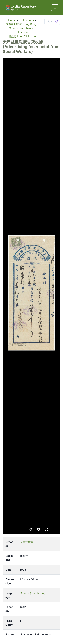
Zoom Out (23, 529)
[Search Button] (57, 21)
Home (12, 20)
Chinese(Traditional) (32, 593)
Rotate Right (31, 529)
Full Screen (46, 529)
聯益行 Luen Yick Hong (22, 36)
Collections (26, 20)
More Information (38, 529)
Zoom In (16, 529)
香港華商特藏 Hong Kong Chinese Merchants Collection (21, 28)
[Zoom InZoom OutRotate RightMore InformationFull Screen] (31, 296)
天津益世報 (26, 542)
